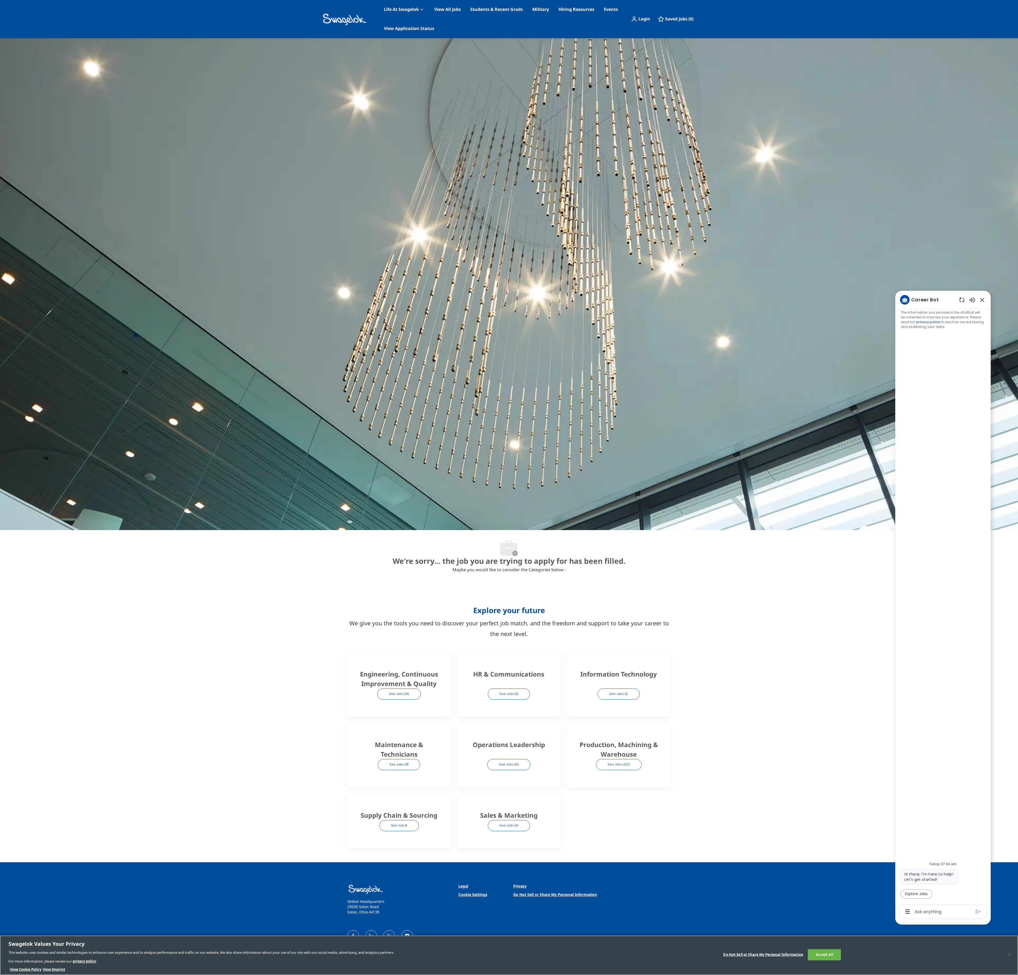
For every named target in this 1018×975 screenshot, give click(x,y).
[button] (640, 19)
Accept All (824, 954)
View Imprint (54, 969)
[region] (943, 605)
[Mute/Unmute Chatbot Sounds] (972, 300)
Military (540, 9)
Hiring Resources (576, 9)
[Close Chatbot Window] (982, 300)
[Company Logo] (334, 19)
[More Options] (907, 911)
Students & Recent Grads (496, 9)
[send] (978, 911)
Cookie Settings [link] (472, 894)
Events (611, 9)
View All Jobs (447, 9)
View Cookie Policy (25, 969)
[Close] (1009, 954)
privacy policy (928, 322)
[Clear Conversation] (962, 299)
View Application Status (409, 28)
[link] (399, 889)
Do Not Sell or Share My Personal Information (763, 954)
